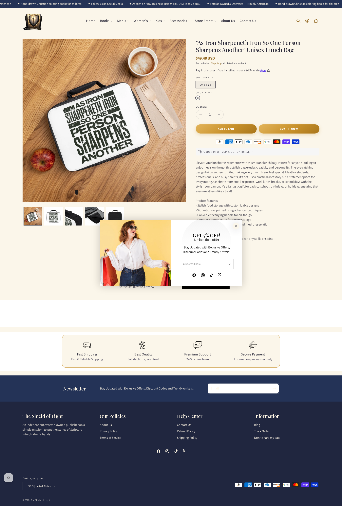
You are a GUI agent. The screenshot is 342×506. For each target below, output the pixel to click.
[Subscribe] (229, 264)
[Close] (236, 226)
